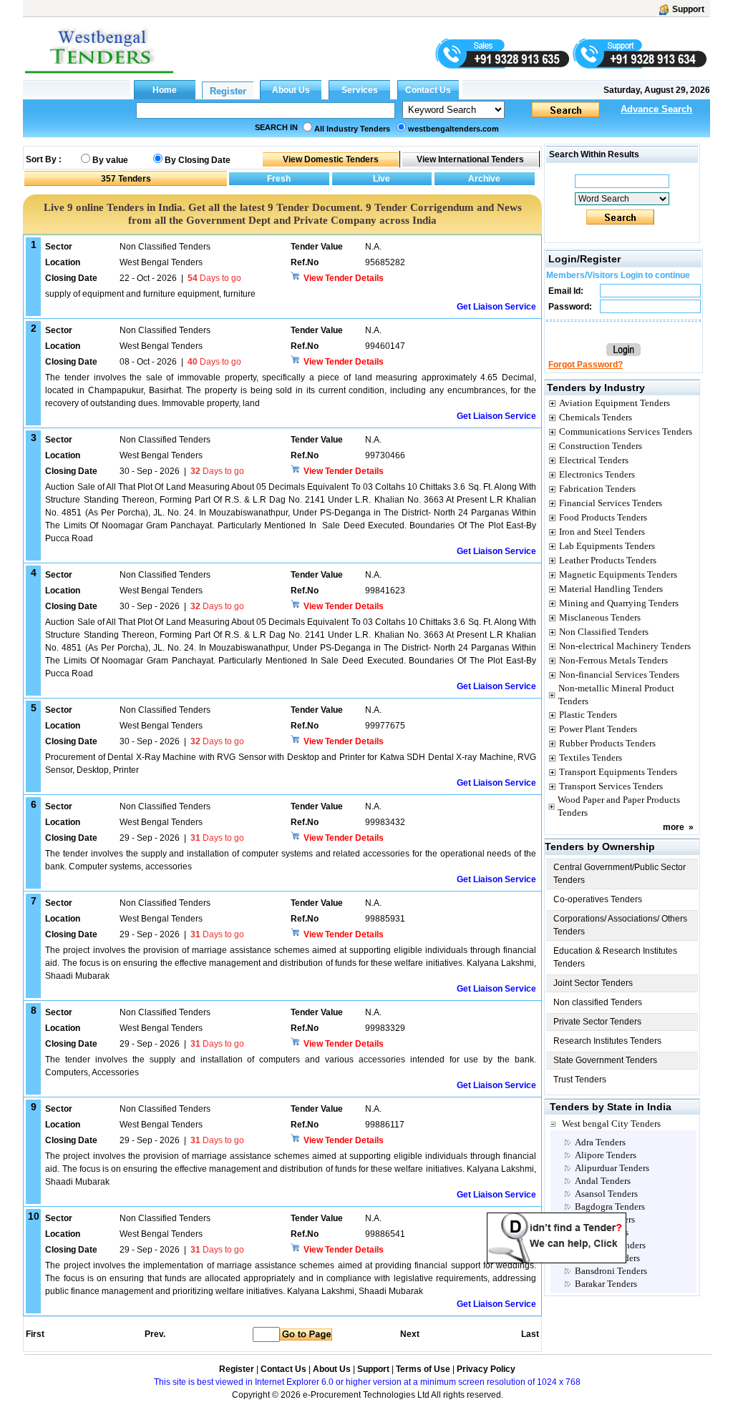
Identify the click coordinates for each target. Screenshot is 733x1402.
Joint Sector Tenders (593, 983)
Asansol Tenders (606, 1193)
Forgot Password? (585, 365)
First (34, 1334)
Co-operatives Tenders (597, 899)
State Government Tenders (605, 1060)
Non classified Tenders (597, 1002)
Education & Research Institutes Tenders (615, 957)
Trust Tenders (579, 1080)
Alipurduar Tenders (612, 1167)
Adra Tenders (600, 1142)
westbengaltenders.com (453, 128)
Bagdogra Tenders (610, 1206)
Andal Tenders (603, 1180)
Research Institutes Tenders (607, 1041)
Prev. (155, 1334)
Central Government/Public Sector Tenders (619, 873)
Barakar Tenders (606, 1283)
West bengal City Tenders (611, 1123)
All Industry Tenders (352, 128)
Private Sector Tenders (597, 1022)
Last (530, 1334)
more (673, 827)
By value (110, 160)
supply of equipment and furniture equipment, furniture (150, 294)
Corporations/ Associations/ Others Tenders (620, 925)
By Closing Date (197, 160)
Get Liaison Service (496, 307)
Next (409, 1334)
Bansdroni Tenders (611, 1270)
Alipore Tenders (605, 1155)
